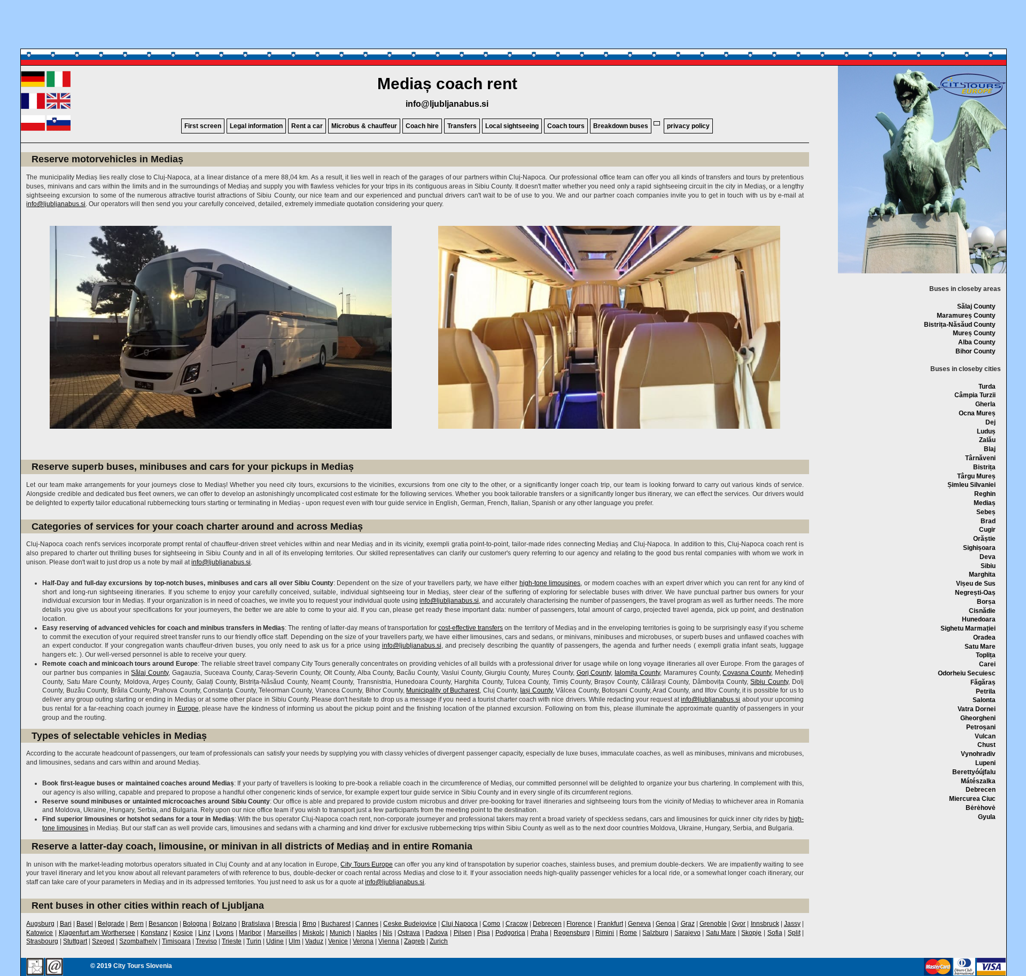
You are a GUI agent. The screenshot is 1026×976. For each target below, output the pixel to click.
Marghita (982, 574)
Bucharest (336, 923)
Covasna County (746, 672)
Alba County (977, 342)
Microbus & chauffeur (364, 126)
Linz (204, 932)
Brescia (286, 923)
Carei (987, 664)
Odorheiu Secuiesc (967, 673)
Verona (363, 941)
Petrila (986, 691)
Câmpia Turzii (975, 395)
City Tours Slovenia (142, 966)
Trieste (232, 941)
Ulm (294, 941)
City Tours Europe (366, 864)
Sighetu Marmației (968, 628)
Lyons (225, 932)
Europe (188, 708)
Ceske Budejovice (409, 923)
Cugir (987, 529)
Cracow (517, 923)
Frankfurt (610, 923)
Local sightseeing (512, 126)
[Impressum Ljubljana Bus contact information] (35, 967)
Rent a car (307, 126)
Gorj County (594, 672)
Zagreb (414, 941)
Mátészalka (978, 781)
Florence (579, 923)
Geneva (639, 923)
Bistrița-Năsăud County (960, 324)
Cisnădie (982, 611)
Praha (539, 932)
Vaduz (314, 941)
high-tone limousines (550, 583)
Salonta (984, 700)
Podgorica (510, 932)
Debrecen (981, 789)
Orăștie (984, 538)
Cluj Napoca (459, 923)
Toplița (986, 655)
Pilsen (463, 932)
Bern (137, 923)
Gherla (985, 404)
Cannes (366, 923)
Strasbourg (42, 941)
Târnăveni (980, 458)
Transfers (462, 126)
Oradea (984, 637)
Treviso (206, 941)
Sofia (774, 932)
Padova (436, 932)
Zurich (439, 941)
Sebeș (986, 512)
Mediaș (985, 503)
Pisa (483, 932)
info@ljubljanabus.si (447, 103)
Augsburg (40, 923)
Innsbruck (765, 923)
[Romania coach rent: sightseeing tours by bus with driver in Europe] (971, 97)
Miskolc (313, 932)
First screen (202, 126)
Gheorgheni (978, 718)
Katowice (39, 932)
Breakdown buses (620, 126)
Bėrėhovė (981, 808)
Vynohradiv (978, 754)
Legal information (256, 126)
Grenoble (713, 923)
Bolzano (225, 923)
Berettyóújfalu (974, 772)
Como (491, 923)
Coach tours (566, 126)
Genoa (665, 923)
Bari (66, 923)
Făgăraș (983, 682)
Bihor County (975, 351)
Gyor (738, 923)
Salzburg (655, 932)
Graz (688, 923)
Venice (338, 941)
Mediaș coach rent (447, 83)
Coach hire (422, 126)
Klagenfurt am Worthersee (97, 932)
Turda (987, 386)
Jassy (792, 923)
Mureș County (974, 333)
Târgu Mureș (976, 476)
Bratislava (256, 923)
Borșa (986, 601)
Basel (84, 923)
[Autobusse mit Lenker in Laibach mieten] (33, 85)
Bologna (195, 923)
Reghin (985, 494)
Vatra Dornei (977, 709)
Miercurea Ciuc (972, 798)
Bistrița (984, 467)
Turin (253, 941)
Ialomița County (637, 672)
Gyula (987, 817)
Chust (986, 745)
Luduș (986, 431)
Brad (988, 521)
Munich (340, 932)
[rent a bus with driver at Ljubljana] (58, 107)
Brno (309, 923)
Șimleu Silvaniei (971, 485)
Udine (275, 941)
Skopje (751, 932)
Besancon (163, 923)
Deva (988, 557)
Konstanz (154, 932)
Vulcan (985, 736)
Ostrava (409, 932)
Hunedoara (979, 619)
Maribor (250, 932)
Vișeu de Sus (976, 583)
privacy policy (688, 126)
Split (794, 932)
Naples (366, 932)
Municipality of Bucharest (442, 690)
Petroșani (981, 727)
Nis (387, 932)
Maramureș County (966, 315)
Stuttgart (75, 941)
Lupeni (985, 763)
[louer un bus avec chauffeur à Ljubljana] (33, 107)
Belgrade (111, 923)
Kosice (183, 932)
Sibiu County (769, 682)
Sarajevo (687, 932)
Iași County (536, 690)
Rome (628, 932)
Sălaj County (976, 306)
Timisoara (176, 941)
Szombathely (138, 941)
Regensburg (572, 932)
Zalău (987, 440)
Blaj (990, 449)
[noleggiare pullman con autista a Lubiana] (58, 85)
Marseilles (282, 932)
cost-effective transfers (470, 628)
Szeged (103, 941)
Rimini (604, 932)
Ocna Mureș (977, 413)
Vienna (388, 941)
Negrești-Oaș (975, 592)
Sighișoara (979, 548)
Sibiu (988, 566)
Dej (990, 422)
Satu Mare (980, 646)
